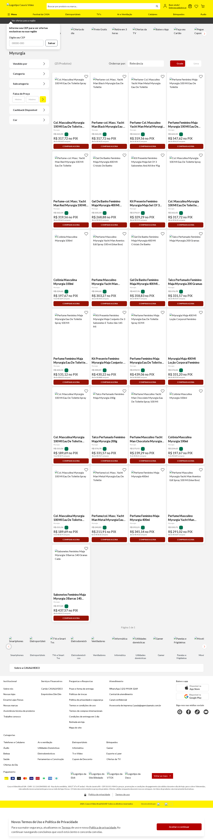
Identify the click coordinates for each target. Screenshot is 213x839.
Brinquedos (178, 14)
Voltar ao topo (161, 775)
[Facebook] (188, 712)
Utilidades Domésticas (49, 748)
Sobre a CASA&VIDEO (27, 667)
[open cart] (202, 6)
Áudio (203, 14)
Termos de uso (122, 794)
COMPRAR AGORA (71, 146)
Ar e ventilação (45, 742)
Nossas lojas (9, 694)
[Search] (157, 6)
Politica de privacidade (99, 794)
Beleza (6, 753)
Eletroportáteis (72, 14)
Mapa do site (75, 727)
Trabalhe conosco (12, 716)
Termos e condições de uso (82, 705)
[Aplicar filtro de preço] (43, 99)
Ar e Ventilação (124, 14)
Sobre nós (8, 688)
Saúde (6, 759)
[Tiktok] (197, 712)
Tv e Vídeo (77, 753)
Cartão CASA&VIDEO (52, 688)
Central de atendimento (121, 694)
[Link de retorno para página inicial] (25, 6)
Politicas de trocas (78, 694)
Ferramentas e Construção (51, 759)
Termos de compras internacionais (85, 711)
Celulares (152, 14)
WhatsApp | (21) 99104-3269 (123, 688)
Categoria (19, 73)
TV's (99, 14)
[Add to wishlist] (86, 76)
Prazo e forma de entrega (81, 688)
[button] (21, 20)
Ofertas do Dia (10, 764)
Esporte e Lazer (114, 753)
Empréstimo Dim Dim (51, 694)
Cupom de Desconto (82, 759)
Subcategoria (21, 83)
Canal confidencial (118, 699)
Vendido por (20, 63)
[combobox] (100, 6)
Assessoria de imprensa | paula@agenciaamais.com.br (135, 705)
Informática (77, 748)
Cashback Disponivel (25, 109)
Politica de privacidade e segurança (86, 699)
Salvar (51, 43)
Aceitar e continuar (179, 826)
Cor (15, 119)
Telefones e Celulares (14, 742)
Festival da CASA (41, 14)
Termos (66, 827)
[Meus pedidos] (190, 6)
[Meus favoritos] (196, 6)
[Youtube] (206, 712)
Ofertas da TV (113, 759)
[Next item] (204, 34)
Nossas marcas (10, 705)
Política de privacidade (102, 827)
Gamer (109, 748)
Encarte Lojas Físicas (13, 699)
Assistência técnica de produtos (19, 711)
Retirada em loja (77, 722)
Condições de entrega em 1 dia (84, 716)
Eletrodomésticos (46, 753)
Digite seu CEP (17, 37)
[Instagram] (180, 712)
